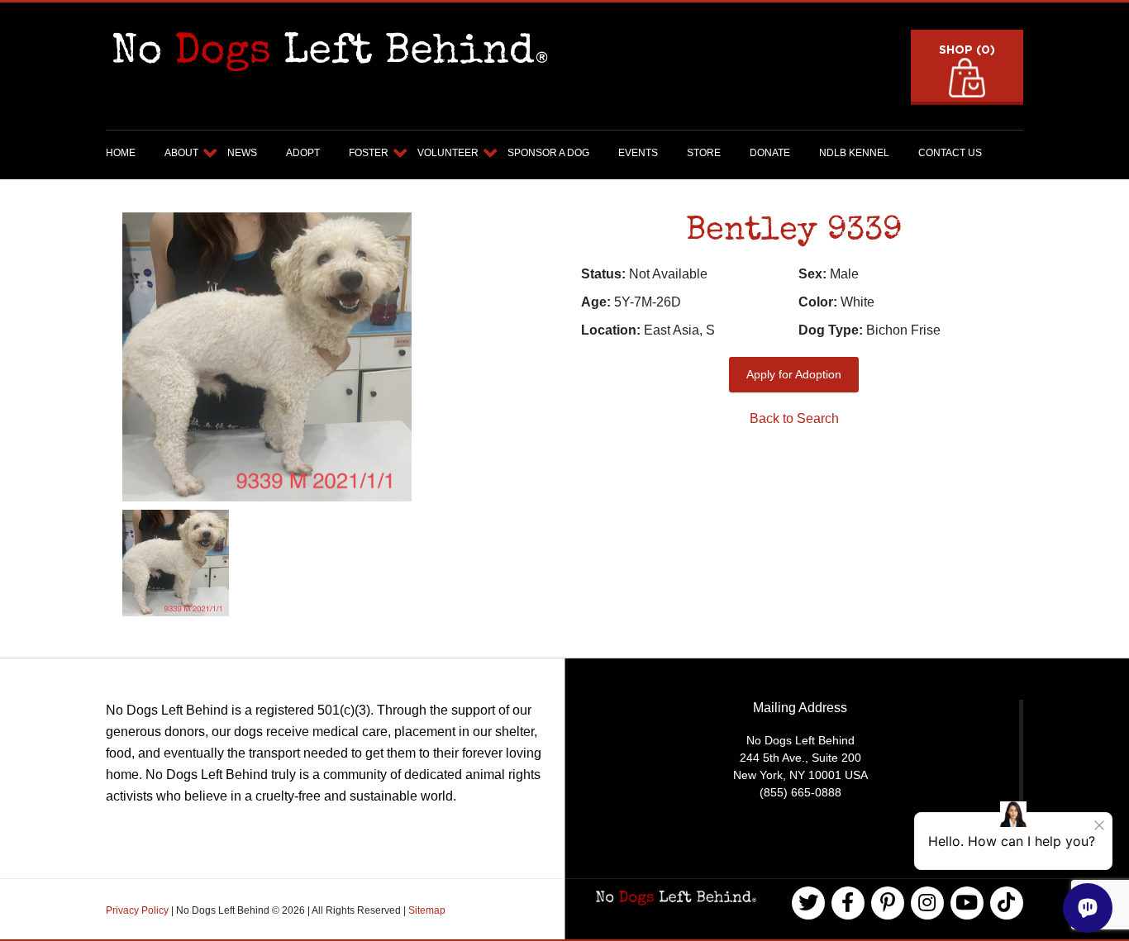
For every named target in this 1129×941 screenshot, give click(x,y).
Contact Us (950, 153)
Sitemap (426, 910)
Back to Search (794, 418)
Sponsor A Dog (548, 153)
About (181, 153)
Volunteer (448, 153)
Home (121, 153)
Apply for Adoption (793, 374)
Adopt (303, 153)
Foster (368, 153)
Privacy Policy (138, 910)
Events (638, 153)
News (242, 153)
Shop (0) (967, 49)
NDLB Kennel (854, 153)
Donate (770, 153)
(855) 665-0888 (800, 792)
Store (704, 153)
